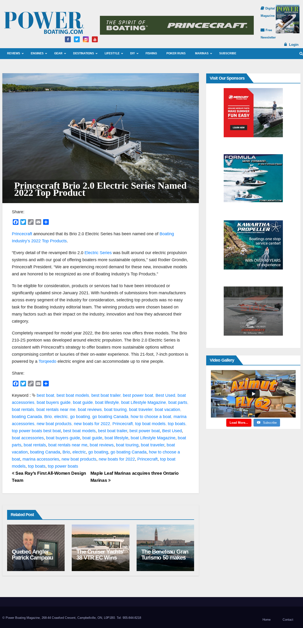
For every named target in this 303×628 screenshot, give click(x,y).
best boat (45, 395)
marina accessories (40, 459)
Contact (288, 619)
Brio (48, 416)
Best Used (165, 395)
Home (267, 619)
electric (61, 416)
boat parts (177, 402)
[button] (301, 53)
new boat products (54, 423)
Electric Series (98, 252)
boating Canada (27, 416)
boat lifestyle (107, 402)
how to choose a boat (151, 416)
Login (294, 45)
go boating (80, 416)
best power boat (138, 395)
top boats (176, 423)
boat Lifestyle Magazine (143, 402)
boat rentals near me (56, 409)
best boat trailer (105, 395)
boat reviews (90, 409)
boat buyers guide (54, 402)
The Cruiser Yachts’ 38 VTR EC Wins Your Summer (100, 557)
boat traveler (140, 409)
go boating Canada (110, 416)
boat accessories (28, 438)
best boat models (73, 395)
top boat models (150, 423)
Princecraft (22, 233)
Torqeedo (47, 361)
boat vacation (167, 409)
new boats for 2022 (92, 423)
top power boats (27, 430)
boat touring (115, 409)
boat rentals (23, 409)
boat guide (83, 402)
